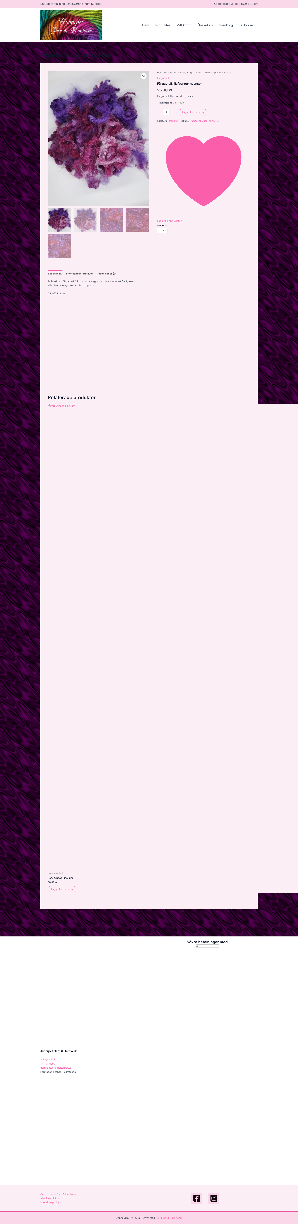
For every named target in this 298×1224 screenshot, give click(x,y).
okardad (203, 121)
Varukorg (226, 25)
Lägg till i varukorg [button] (62, 889)
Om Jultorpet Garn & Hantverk (58, 1194)
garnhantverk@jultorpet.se (55, 1067)
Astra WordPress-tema (169, 1217)
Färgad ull (192, 72)
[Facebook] (196, 1198)
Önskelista (205, 25)
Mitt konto (183, 25)
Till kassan (247, 25)
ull (218, 121)
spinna (212, 121)
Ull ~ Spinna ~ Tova (174, 72)
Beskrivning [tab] (55, 273)
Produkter (162, 25)
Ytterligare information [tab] (79, 273)
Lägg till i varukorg (193, 112)
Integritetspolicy (49, 1202)
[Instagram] (213, 1198)
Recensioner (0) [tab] (107, 273)
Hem (145, 25)
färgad (194, 121)
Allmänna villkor (49, 1198)
